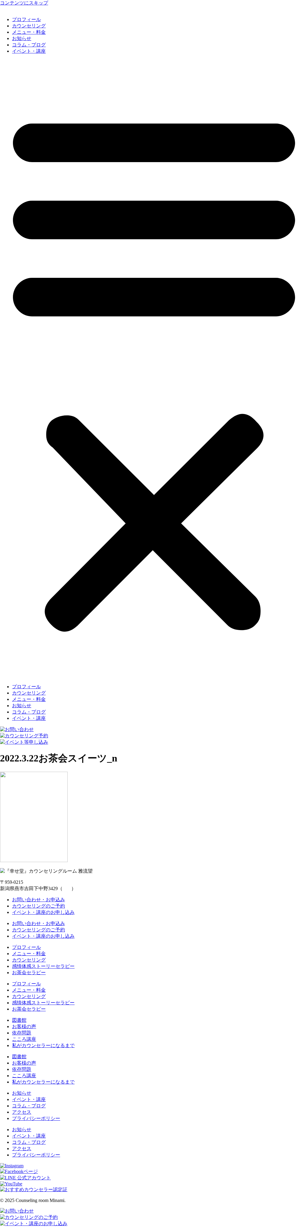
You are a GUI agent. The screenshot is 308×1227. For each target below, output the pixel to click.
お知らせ (21, 38)
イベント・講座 (29, 51)
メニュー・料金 (29, 32)
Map (67, 888)
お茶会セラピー (29, 972)
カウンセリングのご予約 (38, 905)
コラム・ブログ (29, 44)
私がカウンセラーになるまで (43, 1045)
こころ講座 (24, 1039)
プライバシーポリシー (36, 1118)
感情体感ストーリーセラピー (43, 966)
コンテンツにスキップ (24, 2)
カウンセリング (29, 25)
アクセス (21, 1112)
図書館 (19, 1020)
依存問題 (21, 1032)
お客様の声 (24, 1026)
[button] (154, 369)
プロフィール (26, 19)
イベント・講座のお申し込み (43, 912)
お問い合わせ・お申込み (38, 899)
